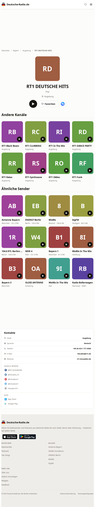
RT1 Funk (77, 177)
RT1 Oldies (54, 177)
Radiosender (6, 447)
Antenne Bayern (11, 219)
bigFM (75, 219)
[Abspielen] (33, 104)
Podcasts (5, 451)
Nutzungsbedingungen (86, 494)
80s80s (52, 219)
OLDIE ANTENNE (34, 282)
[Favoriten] (85, 4)
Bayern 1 (53, 251)
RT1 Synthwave (33, 177)
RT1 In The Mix (57, 145)
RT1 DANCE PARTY (82, 145)
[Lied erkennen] (63, 104)
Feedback (5, 485)
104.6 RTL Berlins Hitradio (12, 251)
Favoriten (50, 103)
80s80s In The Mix (81, 251)
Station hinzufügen (9, 476)
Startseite (5, 50)
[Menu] (91, 4)
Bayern (16, 50)
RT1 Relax (7, 177)
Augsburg (27, 50)
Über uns (5, 472)
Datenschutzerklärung (67, 494)
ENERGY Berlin (33, 219)
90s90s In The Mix (58, 282)
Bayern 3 (6, 282)
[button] (12, 132)
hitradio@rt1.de (84, 354)
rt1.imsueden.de (84, 359)
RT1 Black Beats (10, 145)
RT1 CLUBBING (33, 145)
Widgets (4, 480)
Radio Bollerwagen (82, 282)
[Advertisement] (47, 29)
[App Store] (9, 436)
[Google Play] (27, 436)
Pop (47, 91)
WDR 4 (28, 251)
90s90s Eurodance (56, 451)
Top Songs (5, 455)
